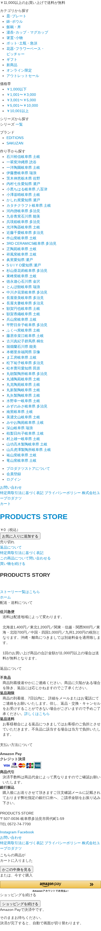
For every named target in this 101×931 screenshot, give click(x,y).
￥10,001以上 (17, 111)
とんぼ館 (23, 287)
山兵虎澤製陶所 (28, 450)
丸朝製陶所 (26, 374)
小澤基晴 (23, 195)
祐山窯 (21, 455)
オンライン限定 (19, 70)
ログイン (13, 479)
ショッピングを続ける (20, 903)
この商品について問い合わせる (25, 558)
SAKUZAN (14, 143)
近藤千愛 (25, 232)
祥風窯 (21, 254)
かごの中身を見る (16, 869)
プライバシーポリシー (63, 493)
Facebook (26, 832)
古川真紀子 (25, 341)
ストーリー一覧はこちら (20, 592)
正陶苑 (21, 249)
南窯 (19, 412)
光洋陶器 (23, 227)
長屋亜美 (25, 298)
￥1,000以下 (16, 89)
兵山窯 (21, 319)
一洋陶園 (23, 167)
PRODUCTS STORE (34, 517)
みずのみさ (26, 406)
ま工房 (21, 357)
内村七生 (23, 184)
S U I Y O (23, 265)
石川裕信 (23, 157)
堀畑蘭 (21, 346)
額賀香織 (23, 314)
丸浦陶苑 (23, 379)
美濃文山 (23, 417)
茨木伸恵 (23, 178)
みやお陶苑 (25, 422)
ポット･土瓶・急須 (21, 43)
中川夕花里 (26, 292)
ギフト (11, 59)
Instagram (8, 832)
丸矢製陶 (23, 395)
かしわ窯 (23, 200)
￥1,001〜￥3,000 (21, 95)
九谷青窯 (23, 216)
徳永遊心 (23, 281)
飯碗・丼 (13, 27)
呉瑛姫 (23, 222)
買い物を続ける (12, 563)
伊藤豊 (21, 173)
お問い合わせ (11, 487)
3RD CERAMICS (31, 243)
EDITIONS (15, 138)
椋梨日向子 (25, 433)
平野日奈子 (26, 325)
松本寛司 (23, 368)
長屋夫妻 (25, 303)
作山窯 (21, 238)
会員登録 (13, 474)
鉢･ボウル (14, 21)
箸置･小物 (14, 38)
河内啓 (23, 211)
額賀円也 (23, 308)
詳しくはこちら (37, 714)
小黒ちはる (26, 189)
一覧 (19, 124)
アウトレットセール (22, 76)
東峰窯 (21, 276)
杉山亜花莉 (26, 270)
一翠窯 (21, 162)
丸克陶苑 (23, 384)
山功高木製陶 (26, 444)
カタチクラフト (28, 205)
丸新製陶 (23, 390)
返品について (11, 547)
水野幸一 (23, 401)
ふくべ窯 (23, 330)
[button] (50, 886)
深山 (19, 428)
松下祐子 (25, 363)
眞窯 (19, 260)
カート (5, 504)
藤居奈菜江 (25, 336)
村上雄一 (23, 439)
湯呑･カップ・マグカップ (27, 32)
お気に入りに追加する (20, 535)
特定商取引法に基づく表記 (22, 493)
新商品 (11, 65)
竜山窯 (21, 460)
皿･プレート (16, 16)
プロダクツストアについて (28, 468)
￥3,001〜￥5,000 (21, 100)
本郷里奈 (23, 352)
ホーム (5, 597)
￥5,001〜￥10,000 (22, 105)
